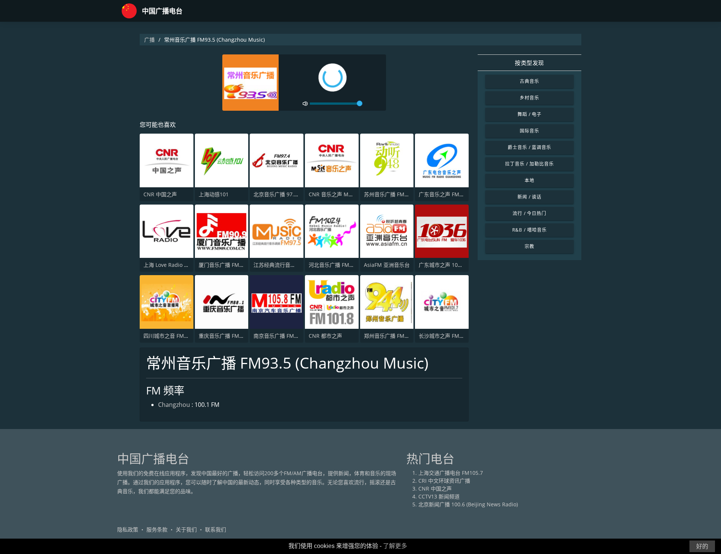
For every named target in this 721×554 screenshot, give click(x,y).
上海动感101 (214, 194)
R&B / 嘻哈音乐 (529, 230)
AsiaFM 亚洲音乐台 (387, 264)
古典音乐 (529, 81)
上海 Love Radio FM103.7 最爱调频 (185, 264)
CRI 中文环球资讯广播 (444, 480)
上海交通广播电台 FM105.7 (450, 472)
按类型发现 (529, 62)
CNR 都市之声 (325, 335)
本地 (529, 180)
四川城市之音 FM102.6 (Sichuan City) (188, 335)
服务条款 (156, 529)
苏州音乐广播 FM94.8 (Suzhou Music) (409, 194)
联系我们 (215, 529)
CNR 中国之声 (160, 194)
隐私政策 (127, 529)
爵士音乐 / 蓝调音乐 (530, 147)
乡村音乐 (529, 98)
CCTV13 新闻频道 (439, 496)
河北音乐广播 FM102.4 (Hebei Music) (353, 264)
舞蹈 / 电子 (529, 114)
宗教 (529, 246)
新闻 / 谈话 (529, 197)
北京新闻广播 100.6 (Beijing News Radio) (468, 504)
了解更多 (395, 546)
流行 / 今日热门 (530, 213)
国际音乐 (529, 131)
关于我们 (186, 529)
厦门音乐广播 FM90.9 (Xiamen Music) (244, 264)
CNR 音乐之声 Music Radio (341, 194)
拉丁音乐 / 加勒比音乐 (529, 164)
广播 (149, 39)
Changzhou (174, 404)
